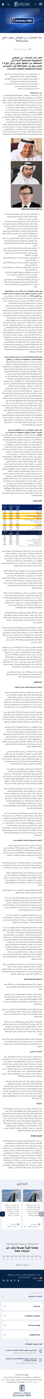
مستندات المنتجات (32, 1315)
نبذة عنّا (37, 1306)
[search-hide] (8, 4)
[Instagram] (7, 1280)
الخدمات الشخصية (35, 1296)
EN (35, 4)
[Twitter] (15, 1280)
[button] (2, 1214)
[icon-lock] (3, 4)
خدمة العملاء (34, 1334)
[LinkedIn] (4, 1280)
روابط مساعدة (34, 1325)
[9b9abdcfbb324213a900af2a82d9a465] (21, 4)
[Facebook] (18, 1280)
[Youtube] (11, 1280)
